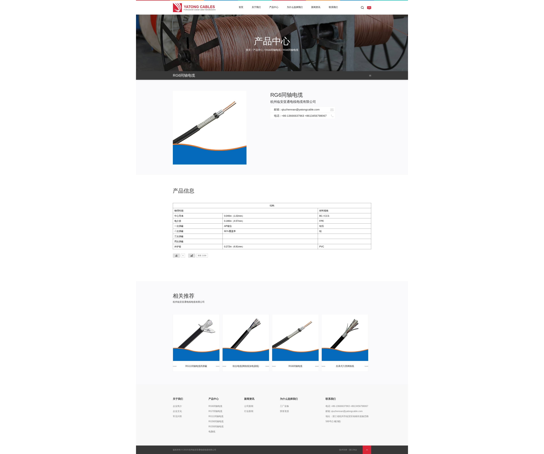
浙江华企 (353, 450)
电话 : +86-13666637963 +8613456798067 (300, 115)
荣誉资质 (284, 411)
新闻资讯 (315, 7)
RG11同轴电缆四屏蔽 (196, 366)
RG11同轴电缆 (216, 416)
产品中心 (273, 7)
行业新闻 (248, 411)
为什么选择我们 (295, 7)
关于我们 (256, 7)
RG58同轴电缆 (216, 421)
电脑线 (212, 431)
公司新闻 (248, 406)
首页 (241, 7)
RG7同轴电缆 (215, 411)
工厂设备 (284, 406)
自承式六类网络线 (345, 366)
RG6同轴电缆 (273, 49)
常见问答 (177, 416)
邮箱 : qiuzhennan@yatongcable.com (297, 109)
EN (369, 8)
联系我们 (333, 7)
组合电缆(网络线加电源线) (246, 366)
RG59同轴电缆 (216, 426)
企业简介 (177, 406)
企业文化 (177, 411)
